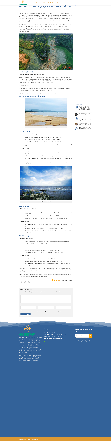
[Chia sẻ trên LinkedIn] (29, 282)
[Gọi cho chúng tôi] (88, 341)
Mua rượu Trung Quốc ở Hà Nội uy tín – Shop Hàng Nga (85, 124)
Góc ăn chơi (51, 2)
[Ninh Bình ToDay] (24, 2)
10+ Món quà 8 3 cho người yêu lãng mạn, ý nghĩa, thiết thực (85, 119)
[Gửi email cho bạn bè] (25, 282)
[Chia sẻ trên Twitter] (22, 282)
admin (31, 9)
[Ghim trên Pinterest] (27, 282)
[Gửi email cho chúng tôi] (85, 341)
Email (39, 305)
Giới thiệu (42, 2)
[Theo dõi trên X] (82, 341)
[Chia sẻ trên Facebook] (20, 282)
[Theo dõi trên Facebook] (77, 341)
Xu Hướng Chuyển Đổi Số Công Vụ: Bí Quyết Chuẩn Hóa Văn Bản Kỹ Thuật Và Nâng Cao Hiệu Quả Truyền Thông (85, 108)
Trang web (58, 305)
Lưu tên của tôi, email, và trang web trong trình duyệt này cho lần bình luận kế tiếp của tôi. (42, 311)
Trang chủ (35, 2)
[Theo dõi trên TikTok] (79, 341)
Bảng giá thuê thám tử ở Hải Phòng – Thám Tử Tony (85, 114)
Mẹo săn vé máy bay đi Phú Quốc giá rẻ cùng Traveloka (85, 128)
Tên (21, 305)
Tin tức (58, 2)
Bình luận (22, 294)
